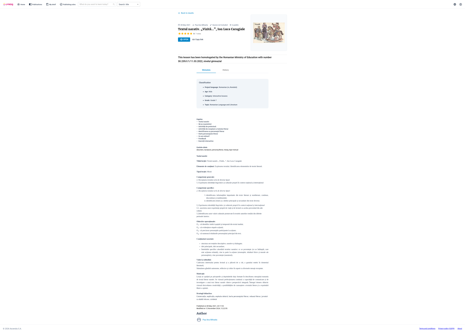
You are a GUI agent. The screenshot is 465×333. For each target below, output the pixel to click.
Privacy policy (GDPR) (446, 328)
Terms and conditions (427, 328)
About (459, 328)
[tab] (8, 4)
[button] (128, 4)
